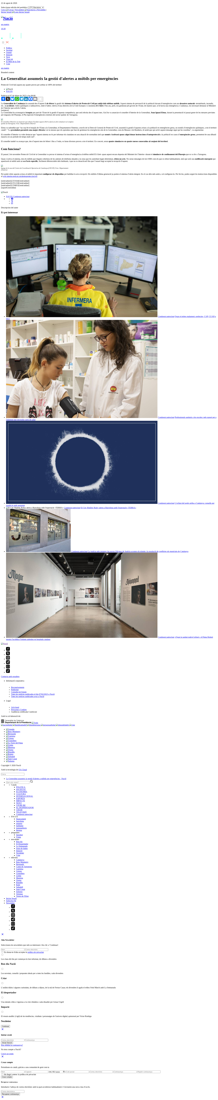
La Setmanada (22, 846)
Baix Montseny (22, 862)
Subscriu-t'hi (11, 901)
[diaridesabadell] (20, 725)
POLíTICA (20, 787)
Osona (18, 880)
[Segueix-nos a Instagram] (8, 659)
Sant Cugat (20, 889)
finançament (21, 819)
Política (9, 48)
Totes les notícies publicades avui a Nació (27, 696)
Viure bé (9, 59)
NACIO (9, 91)
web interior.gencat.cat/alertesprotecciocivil (20, 176)
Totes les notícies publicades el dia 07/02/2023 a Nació (33, 694)
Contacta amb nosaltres (10, 676)
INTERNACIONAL (24, 796)
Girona (19, 871)
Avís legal (15, 707)
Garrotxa (19, 869)
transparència (21, 828)
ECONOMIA (21, 792)
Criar (8, 64)
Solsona (19, 892)
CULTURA (21, 794)
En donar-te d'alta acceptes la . (24, 952)
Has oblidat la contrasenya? (12, 1045)
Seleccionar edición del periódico (14, 7)
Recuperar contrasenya (10, 1094)
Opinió (9, 52)
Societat (9, 50)
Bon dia (19, 842)
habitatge (19, 826)
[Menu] (5, 44)
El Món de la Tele (13, 61)
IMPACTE (20, 801)
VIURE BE (21, 805)
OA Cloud (23, 770)
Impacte (9, 55)
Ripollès (19, 882)
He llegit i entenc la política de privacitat (20, 1074)
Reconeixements (17, 687)
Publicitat (15, 690)
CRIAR (19, 810)
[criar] (72, 725)
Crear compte (7, 1077)
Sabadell (19, 887)
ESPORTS (20, 798)
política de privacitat (36, 952)
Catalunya (20, 860)
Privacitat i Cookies (19, 710)
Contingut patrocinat (21, 196)
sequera (19, 823)
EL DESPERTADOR (25, 807)
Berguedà (20, 864)
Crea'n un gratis (7, 1054)
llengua (19, 830)
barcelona (20, 821)
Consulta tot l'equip (18, 692)
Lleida (18, 876)
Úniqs (18, 837)
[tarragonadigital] (48, 725)
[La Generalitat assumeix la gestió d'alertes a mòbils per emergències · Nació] (7, 18)
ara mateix (5, 68)
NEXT (19, 803)
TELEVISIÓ (21, 812)
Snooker (19, 835)
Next (8, 57)
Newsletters (20, 10)
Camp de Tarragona (24, 867)
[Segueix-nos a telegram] (8, 663)
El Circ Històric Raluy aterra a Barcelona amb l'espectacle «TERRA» (108, 508)
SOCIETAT (21, 789)
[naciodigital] (7, 725)
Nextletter (20, 853)
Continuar (5, 1026)
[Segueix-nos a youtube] (8, 668)
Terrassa (19, 894)
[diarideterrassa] (34, 725)
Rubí (18, 885)
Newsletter (10, 903)
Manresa (19, 878)
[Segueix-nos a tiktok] (8, 672)
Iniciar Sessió (11, 898)
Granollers (20, 873)
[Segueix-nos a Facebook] (8, 650)
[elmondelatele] (62, 725)
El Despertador (22, 844)
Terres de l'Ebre (22, 896)
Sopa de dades (22, 848)
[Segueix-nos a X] (8, 654)
